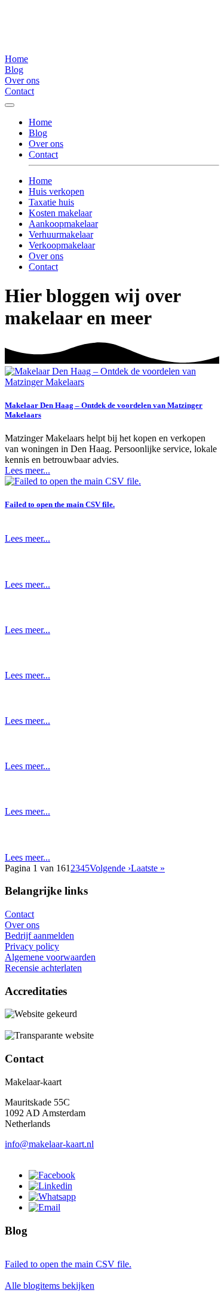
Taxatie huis (51, 202)
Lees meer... (27, 470)
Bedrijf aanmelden (39, 935)
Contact (19, 91)
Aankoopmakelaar (63, 224)
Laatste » (148, 868)
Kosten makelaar (60, 213)
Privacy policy (32, 946)
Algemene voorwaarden (50, 957)
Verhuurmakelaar (61, 234)
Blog (14, 70)
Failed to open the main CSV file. (60, 504)
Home (16, 59)
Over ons (22, 80)
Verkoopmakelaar (62, 245)
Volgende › (110, 868)
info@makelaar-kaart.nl (49, 1144)
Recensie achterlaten (43, 968)
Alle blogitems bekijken (49, 1285)
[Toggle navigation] (9, 105)
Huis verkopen (56, 191)
